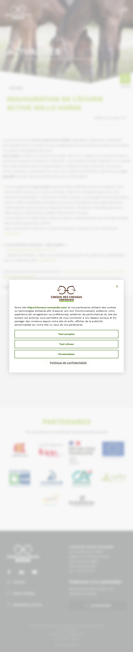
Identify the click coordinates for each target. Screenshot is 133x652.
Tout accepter (66, 334)
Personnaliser (66, 354)
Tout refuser (66, 344)
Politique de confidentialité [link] (68, 362)
